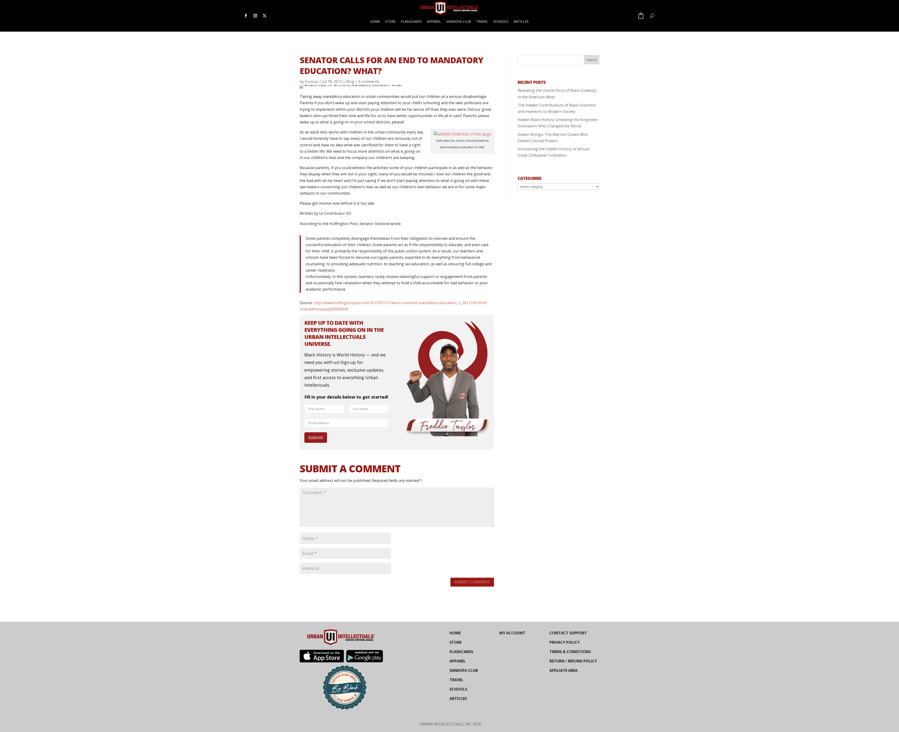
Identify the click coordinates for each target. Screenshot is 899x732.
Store (390, 21)
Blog (350, 81)
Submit (315, 437)
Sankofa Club (458, 21)
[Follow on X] (264, 15)
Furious (311, 81)
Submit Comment (472, 581)
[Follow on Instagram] (255, 15)
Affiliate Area (563, 670)
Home (375, 21)
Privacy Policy (564, 642)
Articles (521, 21)
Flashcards (411, 21)
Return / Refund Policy (573, 661)
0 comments (368, 81)
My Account (512, 633)
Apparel (434, 21)
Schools (500, 21)
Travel (482, 21)
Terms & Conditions (570, 651)
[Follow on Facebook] (246, 15)
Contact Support (568, 633)
